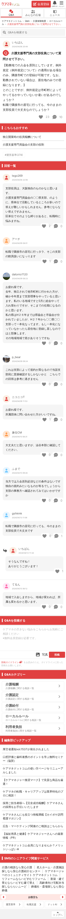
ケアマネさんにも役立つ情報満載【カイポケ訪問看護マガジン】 (33, 816)
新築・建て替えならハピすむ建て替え (33, 880)
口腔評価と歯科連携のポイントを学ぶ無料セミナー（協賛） (33, 758)
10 (60, 117)
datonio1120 (19, 274)
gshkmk (17, 513)
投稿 (57, 654)
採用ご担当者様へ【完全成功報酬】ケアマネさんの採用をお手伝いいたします (33, 805)
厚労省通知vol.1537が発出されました (26, 749)
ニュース (55, 14)
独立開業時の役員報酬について (22, 137)
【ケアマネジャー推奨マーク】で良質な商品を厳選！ (33, 782)
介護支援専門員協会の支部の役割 (23, 144)
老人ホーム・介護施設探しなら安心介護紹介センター (33, 869)
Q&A (11, 14)
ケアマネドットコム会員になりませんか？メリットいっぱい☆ (33, 847)
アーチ (16, 239)
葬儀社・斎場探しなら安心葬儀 (33, 888)
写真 (45, 654)
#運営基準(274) (14, 154)
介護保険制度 (39, 21)
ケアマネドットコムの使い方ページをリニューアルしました (33, 770)
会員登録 (43, 4)
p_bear (16, 357)
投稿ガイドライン (10, 662)
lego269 (17, 175)
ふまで (16, 468)
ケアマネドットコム (11, 4)
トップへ (58, 914)
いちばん (17, 42)
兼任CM (17, 432)
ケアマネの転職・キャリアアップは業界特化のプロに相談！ (33, 793)
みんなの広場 (33, 14)
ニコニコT (18, 397)
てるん (16, 584)
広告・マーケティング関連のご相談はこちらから (33, 826)
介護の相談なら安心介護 (17, 867)
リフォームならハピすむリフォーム (24, 879)
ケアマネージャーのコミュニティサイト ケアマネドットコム (33, 873)
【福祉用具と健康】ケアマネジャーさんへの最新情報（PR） (33, 835)
